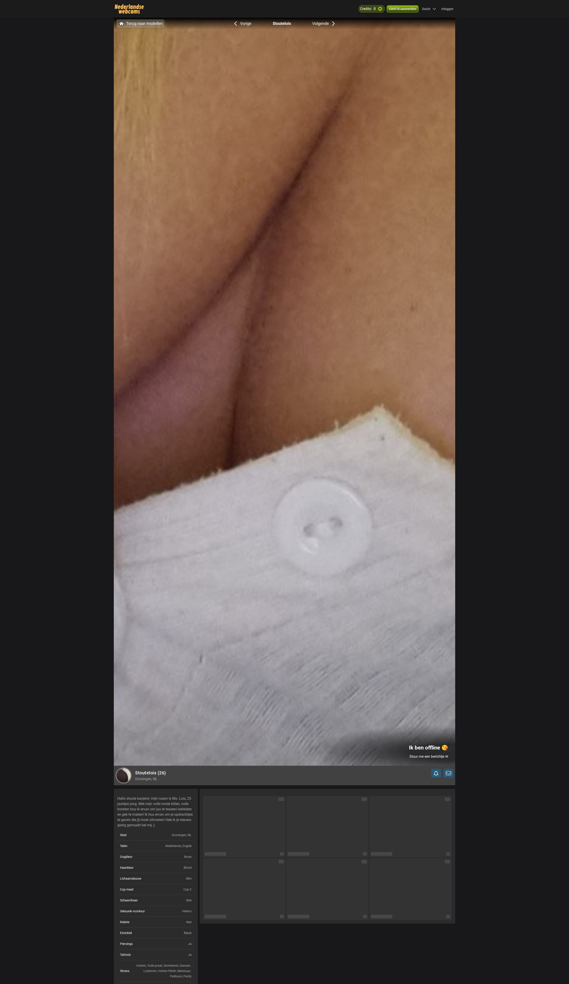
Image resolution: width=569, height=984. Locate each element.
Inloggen (447, 9)
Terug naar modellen (144, 23)
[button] (429, 9)
